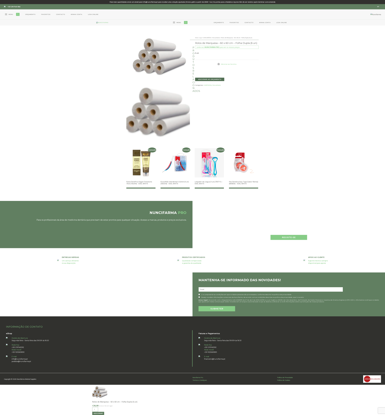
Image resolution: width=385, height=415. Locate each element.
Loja (200, 38)
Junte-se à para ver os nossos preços (218, 47)
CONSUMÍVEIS (207, 38)
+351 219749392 (18, 347)
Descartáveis (216, 38)
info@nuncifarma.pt (20, 359)
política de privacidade (282, 294)
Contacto (60, 14)
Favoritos (45, 14)
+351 (14, 7)
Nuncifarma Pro (197, 377)
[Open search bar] (18, 14)
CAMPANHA (208, 85)
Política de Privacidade (285, 377)
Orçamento (30, 14)
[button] (9, 14)
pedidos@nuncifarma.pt (21, 361)
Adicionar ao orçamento (209, 79)
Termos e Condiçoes (199, 380)
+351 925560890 (18, 352)
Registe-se (289, 237)
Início (196, 38)
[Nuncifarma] (102, 23)
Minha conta (76, 14)
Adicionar (98, 413)
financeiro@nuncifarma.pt (214, 359)
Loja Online (93, 14)
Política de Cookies (283, 380)
